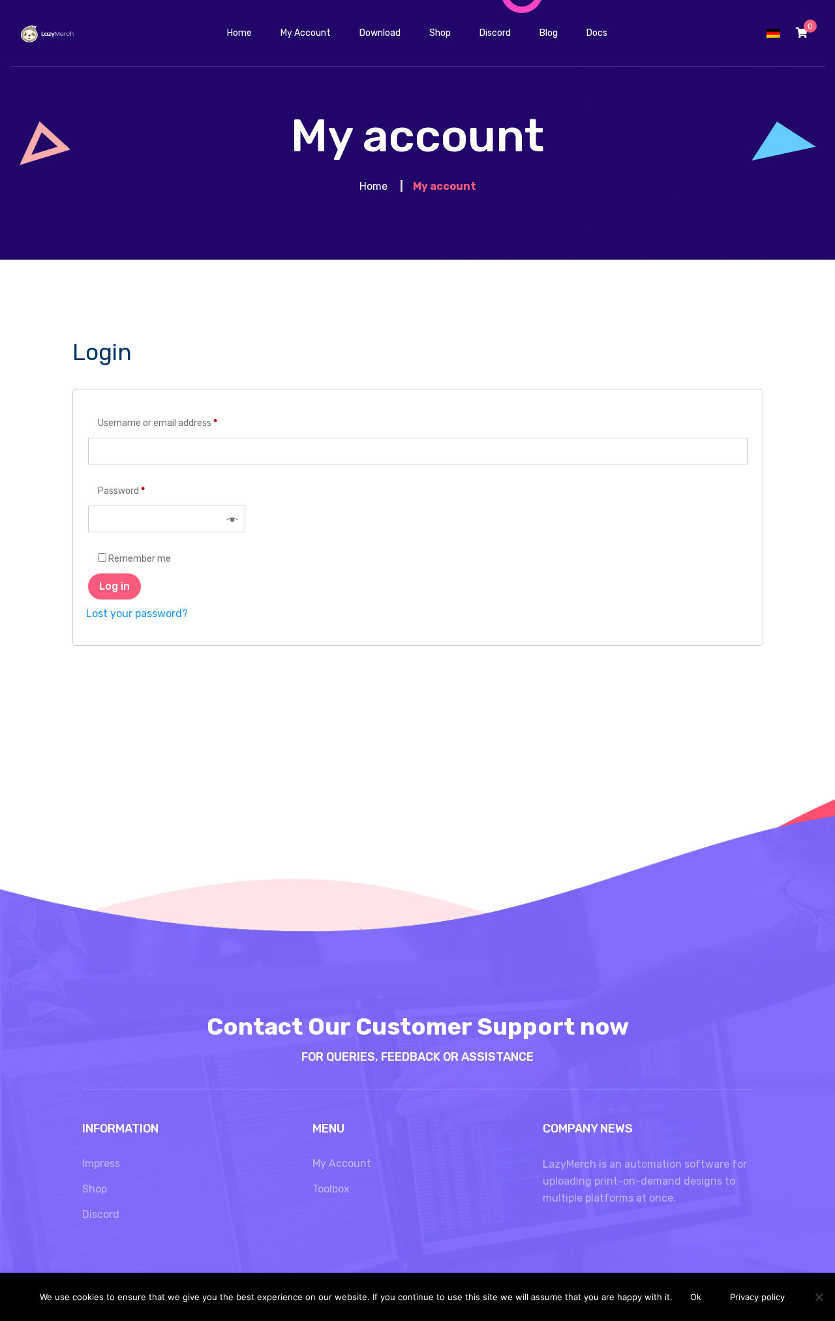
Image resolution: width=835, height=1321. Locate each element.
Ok (695, 1297)
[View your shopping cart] (802, 33)
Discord (100, 1214)
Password (121, 490)
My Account (341, 1163)
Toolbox (331, 1189)
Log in (114, 586)
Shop (94, 1189)
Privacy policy (757, 1297)
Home (373, 186)
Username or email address (157, 423)
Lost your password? (137, 613)
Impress (101, 1163)
